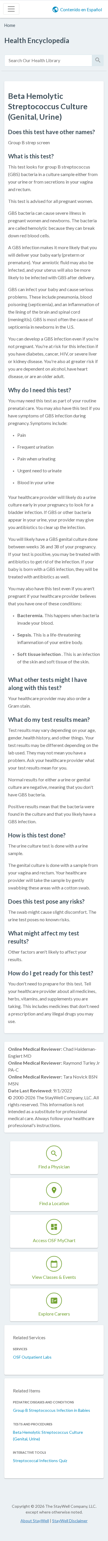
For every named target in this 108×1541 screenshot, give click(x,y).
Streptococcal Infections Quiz (40, 1460)
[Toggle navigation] (11, 9)
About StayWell (34, 1520)
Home (9, 25)
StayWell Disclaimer (70, 1520)
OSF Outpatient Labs (32, 1357)
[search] (48, 60)
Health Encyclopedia (36, 40)
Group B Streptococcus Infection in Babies (51, 1410)
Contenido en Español (81, 9)
